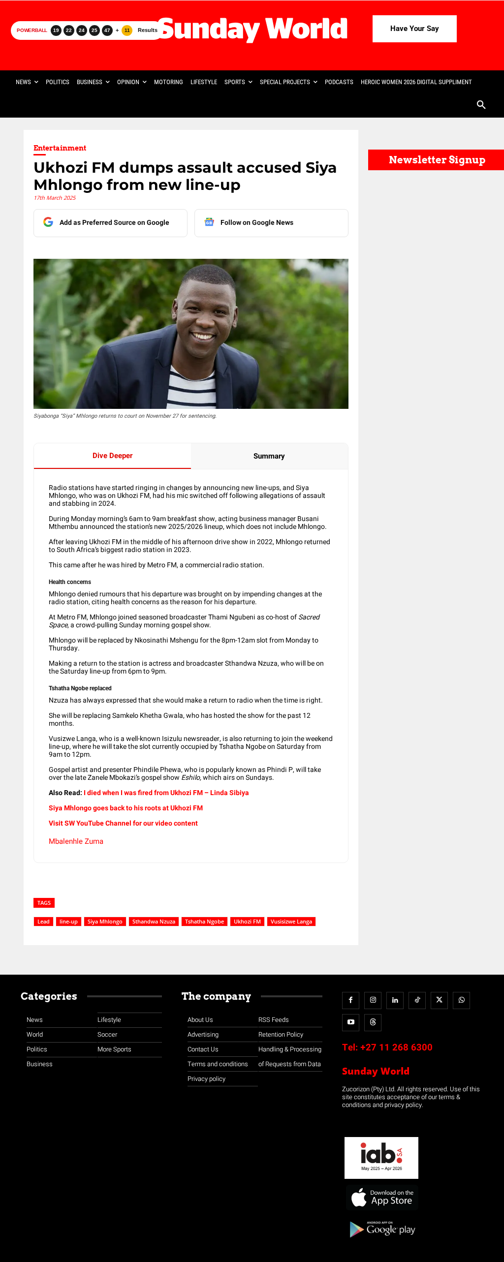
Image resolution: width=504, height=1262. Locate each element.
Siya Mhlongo (105, 921)
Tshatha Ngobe (204, 921)
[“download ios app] (381, 1210)
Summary (269, 456)
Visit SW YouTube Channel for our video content (123, 823)
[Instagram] (372, 1000)
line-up (69, 921)
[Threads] (372, 1022)
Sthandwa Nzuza (153, 921)
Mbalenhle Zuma (76, 841)
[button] (481, 106)
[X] (439, 1000)
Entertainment (59, 148)
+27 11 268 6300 (396, 1047)
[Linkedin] (395, 1000)
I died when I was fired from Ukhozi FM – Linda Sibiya (166, 793)
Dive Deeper (112, 455)
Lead (43, 921)
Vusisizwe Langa (291, 921)
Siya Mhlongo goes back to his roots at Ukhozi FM (126, 808)
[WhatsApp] (461, 1000)
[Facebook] (350, 1000)
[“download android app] (381, 1241)
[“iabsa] (381, 1179)
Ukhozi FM (247, 921)
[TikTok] (417, 1000)
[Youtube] (350, 1022)
